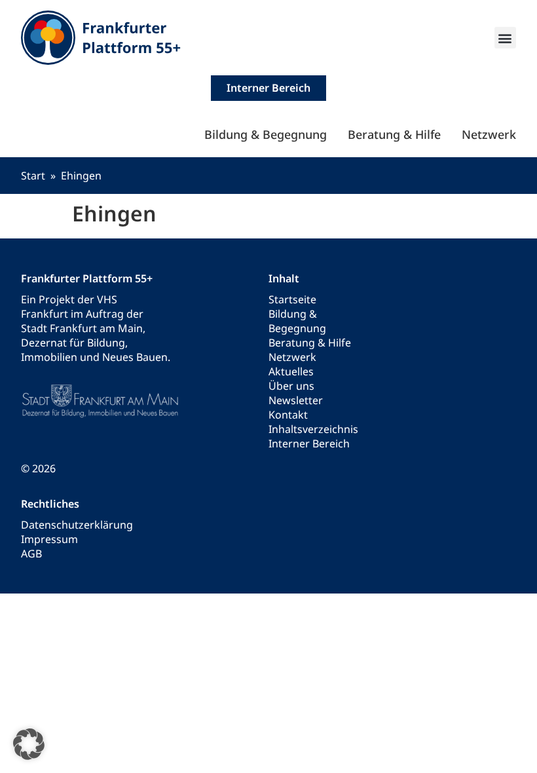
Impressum (49, 539)
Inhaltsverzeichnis (313, 429)
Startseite (292, 299)
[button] (505, 37)
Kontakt (288, 414)
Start (33, 175)
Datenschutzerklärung (77, 525)
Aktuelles (291, 371)
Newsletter (295, 400)
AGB (31, 553)
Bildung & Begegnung (265, 134)
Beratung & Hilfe (394, 134)
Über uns (291, 386)
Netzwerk (489, 134)
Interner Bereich (309, 443)
